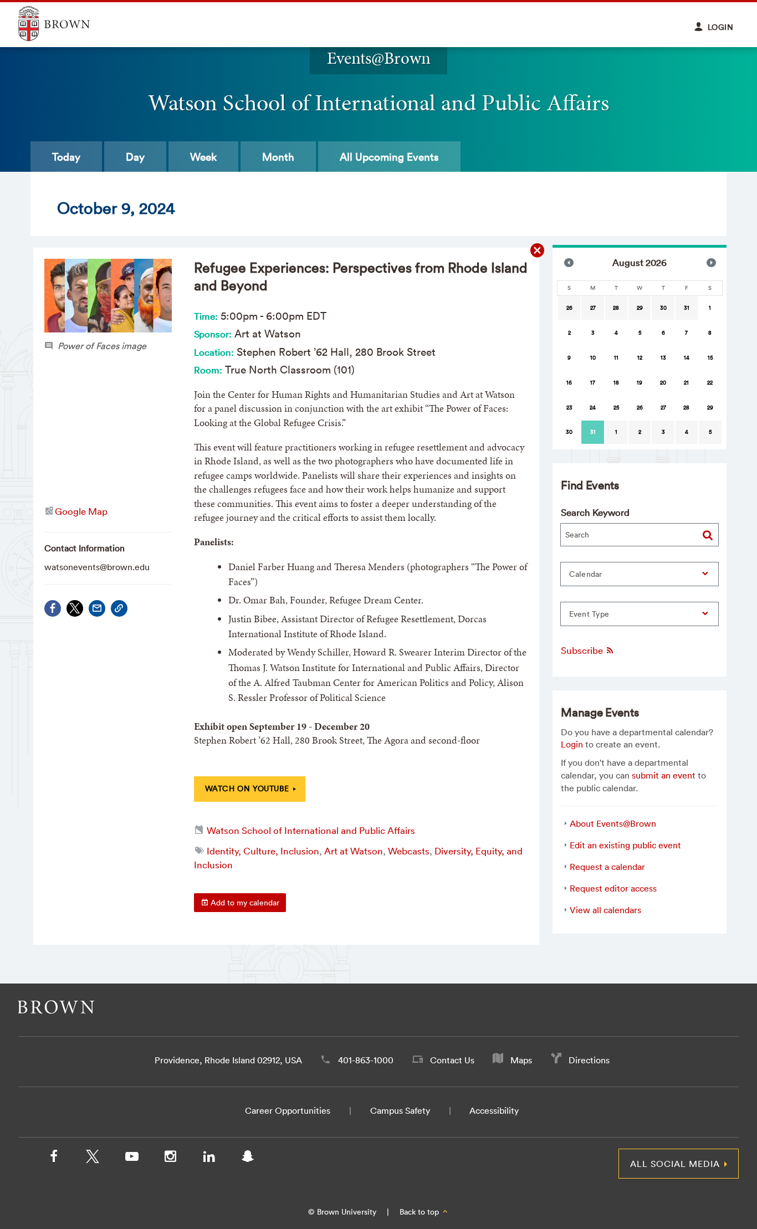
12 (639, 358)
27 (593, 308)
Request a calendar (607, 866)
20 (663, 382)
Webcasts (408, 851)
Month (278, 156)
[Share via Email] (97, 608)
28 (616, 308)
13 (663, 358)
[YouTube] (131, 1158)
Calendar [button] (585, 574)
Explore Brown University (66, 24)
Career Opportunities (287, 1110)
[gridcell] (592, 432)
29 (640, 308)
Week (203, 156)
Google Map (81, 511)
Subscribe (583, 650)
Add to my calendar (243, 903)
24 (593, 407)
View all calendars (605, 909)
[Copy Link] (119, 608)
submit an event (663, 775)
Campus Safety (400, 1110)
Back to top (420, 1212)
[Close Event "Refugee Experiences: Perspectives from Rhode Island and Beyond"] (537, 250)
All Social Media (675, 1163)
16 (569, 382)
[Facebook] (52, 608)
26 (569, 308)
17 (592, 382)
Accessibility (494, 1110)
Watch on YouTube (247, 788)
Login (572, 744)
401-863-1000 (365, 1060)
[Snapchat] (247, 1158)
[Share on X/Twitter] (75, 608)
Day (135, 156)
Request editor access (613, 888)
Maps (521, 1060)
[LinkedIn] (209, 1158)
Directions (589, 1060)
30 (663, 308)
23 (569, 407)
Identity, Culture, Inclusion (263, 851)
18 (616, 382)
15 (710, 358)
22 (710, 382)
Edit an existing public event (625, 845)
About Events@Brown (613, 823)
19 (639, 382)
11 (616, 358)
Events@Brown (379, 58)
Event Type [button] (589, 614)
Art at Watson (353, 851)
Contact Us (452, 1060)
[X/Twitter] (92, 1158)
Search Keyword (595, 512)
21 (686, 382)
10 (593, 358)
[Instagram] (170, 1158)
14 (686, 358)
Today (66, 156)
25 (616, 407)
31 (686, 308)
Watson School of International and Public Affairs (311, 830)
